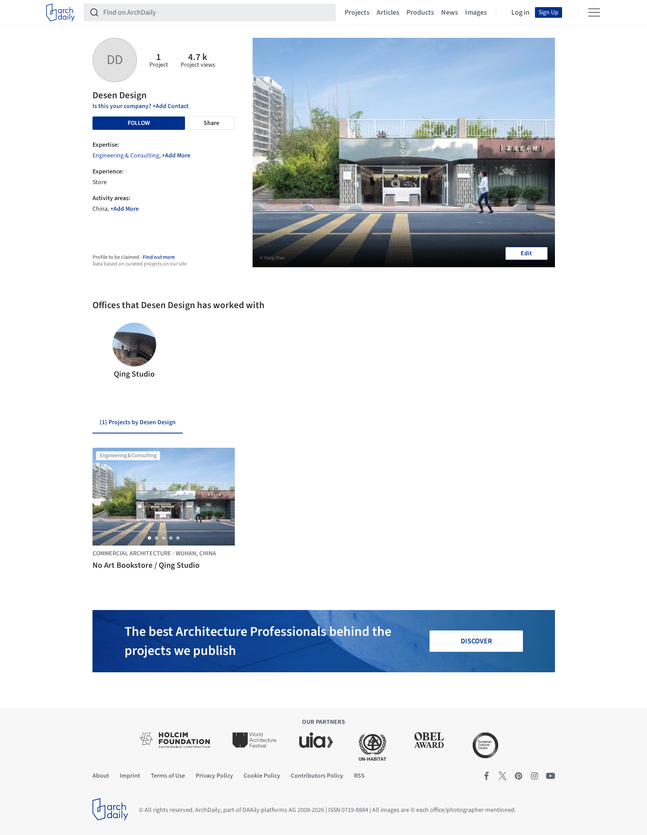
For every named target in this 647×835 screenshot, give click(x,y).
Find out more (159, 257)
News (449, 12)
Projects (357, 12)
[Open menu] (594, 12)
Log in (520, 12)
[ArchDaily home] (60, 12)
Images (476, 12)
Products (420, 12)
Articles (388, 12)
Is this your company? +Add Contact (140, 106)
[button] (102, 351)
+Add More (176, 155)
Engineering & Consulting (125, 155)
